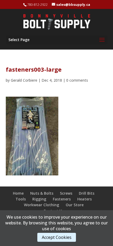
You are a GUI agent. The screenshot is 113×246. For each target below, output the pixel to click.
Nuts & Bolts (41, 193)
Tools (21, 198)
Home (18, 193)
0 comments (77, 80)
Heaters (84, 198)
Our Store (75, 204)
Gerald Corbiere (24, 80)
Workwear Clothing (41, 204)
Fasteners (62, 198)
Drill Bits (86, 193)
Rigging (39, 198)
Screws (66, 193)
